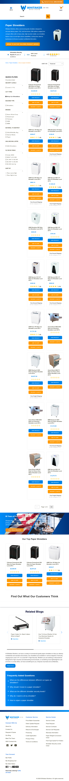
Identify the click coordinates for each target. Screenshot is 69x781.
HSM (8, 121)
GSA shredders (11, 146)
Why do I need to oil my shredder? (23, 696)
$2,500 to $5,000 (12, 161)
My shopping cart (11, 761)
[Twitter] (12, 745)
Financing (29, 732)
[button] (61, 632)
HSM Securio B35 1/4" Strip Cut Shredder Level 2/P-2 (55, 179)
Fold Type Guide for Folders (54, 740)
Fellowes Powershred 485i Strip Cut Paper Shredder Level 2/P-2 (35, 86)
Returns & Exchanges (32, 729)
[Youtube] (16, 745)
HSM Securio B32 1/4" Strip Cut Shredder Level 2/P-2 (55, 278)
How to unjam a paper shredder (21, 700)
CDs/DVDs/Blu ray (12, 132)
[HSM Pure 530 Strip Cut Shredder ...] (36, 168)
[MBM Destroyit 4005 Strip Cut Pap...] (36, 361)
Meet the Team (10, 738)
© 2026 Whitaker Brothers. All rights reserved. (50, 778)
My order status (10, 764)
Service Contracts (51, 726)
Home (6, 62)
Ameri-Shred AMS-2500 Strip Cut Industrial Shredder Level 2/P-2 (35, 421)
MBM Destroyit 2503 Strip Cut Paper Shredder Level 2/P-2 (55, 421)
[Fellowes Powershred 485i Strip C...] (36, 75)
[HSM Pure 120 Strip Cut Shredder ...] (36, 120)
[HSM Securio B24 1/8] (55, 218)
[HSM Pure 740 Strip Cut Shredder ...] (36, 317)
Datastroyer (10, 116)
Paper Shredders (13, 62)
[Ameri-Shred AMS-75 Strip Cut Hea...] (55, 361)
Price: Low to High (12, 173)
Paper (9, 137)
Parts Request (50, 723)
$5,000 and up (11, 164)
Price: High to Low (12, 175)
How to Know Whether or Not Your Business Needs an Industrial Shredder (47, 636)
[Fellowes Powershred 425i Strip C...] (55, 75)
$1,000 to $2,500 (12, 159)
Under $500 (10, 155)
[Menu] (11, 8)
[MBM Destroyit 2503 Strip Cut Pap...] (55, 411)
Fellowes (9, 119)
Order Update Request (32, 723)
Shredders (10, 105)
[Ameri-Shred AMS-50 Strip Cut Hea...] (36, 460)
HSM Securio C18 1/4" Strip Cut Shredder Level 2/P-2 (36, 278)
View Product (36, 97)
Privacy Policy (30, 738)
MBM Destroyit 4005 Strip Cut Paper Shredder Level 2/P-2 (36, 371)
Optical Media (11, 134)
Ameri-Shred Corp (12, 114)
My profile (9, 758)
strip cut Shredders (13, 96)
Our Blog (8, 735)
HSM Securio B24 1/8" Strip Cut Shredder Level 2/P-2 (55, 229)
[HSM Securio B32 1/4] (55, 268)
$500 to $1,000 (12, 157)
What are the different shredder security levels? (27, 691)
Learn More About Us (14, 530)
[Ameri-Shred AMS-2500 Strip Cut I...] (36, 411)
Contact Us (9, 729)
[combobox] (34, 16)
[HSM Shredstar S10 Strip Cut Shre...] (55, 120)
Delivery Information (32, 726)
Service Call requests (52, 729)
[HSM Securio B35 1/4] (55, 168)
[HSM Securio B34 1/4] (55, 460)
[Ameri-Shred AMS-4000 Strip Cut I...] (55, 317)
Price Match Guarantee (32, 720)
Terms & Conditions (32, 741)
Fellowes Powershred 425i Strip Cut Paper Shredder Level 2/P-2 (54, 86)
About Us (8, 726)
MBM (8, 123)
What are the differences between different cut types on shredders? (30, 681)
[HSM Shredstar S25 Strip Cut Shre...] (36, 218)
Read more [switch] (10, 666)
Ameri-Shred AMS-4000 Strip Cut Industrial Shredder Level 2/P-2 (54, 328)
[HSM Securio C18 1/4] (36, 268)
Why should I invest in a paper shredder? (25, 687)
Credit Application (31, 735)
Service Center (50, 720)
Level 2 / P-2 (11, 87)
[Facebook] (8, 745)
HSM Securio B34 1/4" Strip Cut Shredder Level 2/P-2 (55, 471)
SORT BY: (45, 63)
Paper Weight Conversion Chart (53, 736)
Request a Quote (11, 732)
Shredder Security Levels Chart (53, 745)
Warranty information (52, 732)
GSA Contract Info (11, 741)
